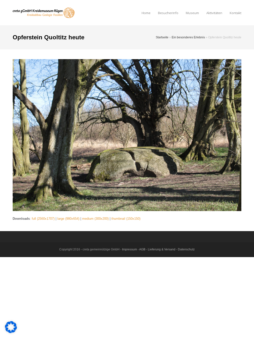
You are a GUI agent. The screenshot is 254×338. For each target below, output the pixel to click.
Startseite (162, 37)
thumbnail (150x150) (125, 218)
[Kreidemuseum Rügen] (44, 12)
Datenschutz (186, 249)
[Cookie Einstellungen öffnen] (11, 332)
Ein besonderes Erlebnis (188, 37)
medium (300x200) (95, 218)
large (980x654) (68, 218)
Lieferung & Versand (161, 249)
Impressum (129, 249)
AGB (142, 249)
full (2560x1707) (43, 218)
